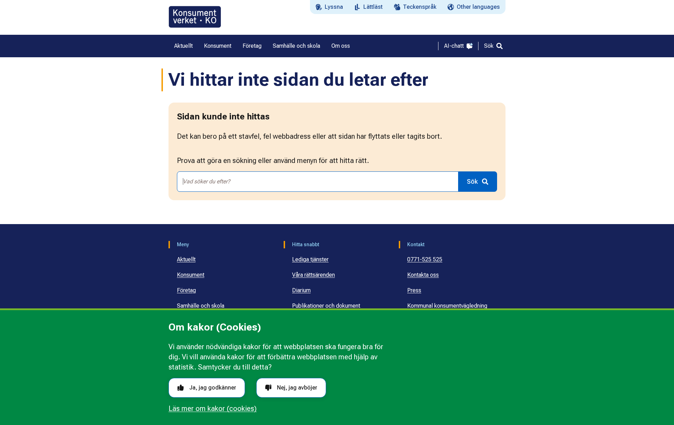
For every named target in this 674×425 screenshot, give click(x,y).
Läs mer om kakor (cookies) (212, 408)
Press (414, 290)
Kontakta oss (423, 275)
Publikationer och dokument (326, 305)
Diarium (301, 290)
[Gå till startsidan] (194, 17)
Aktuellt (186, 259)
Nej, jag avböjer (297, 387)
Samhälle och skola (200, 305)
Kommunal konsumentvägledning (447, 305)
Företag (186, 290)
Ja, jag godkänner (212, 387)
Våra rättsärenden (313, 275)
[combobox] (317, 181)
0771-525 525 (424, 259)
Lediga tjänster (310, 259)
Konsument (190, 275)
